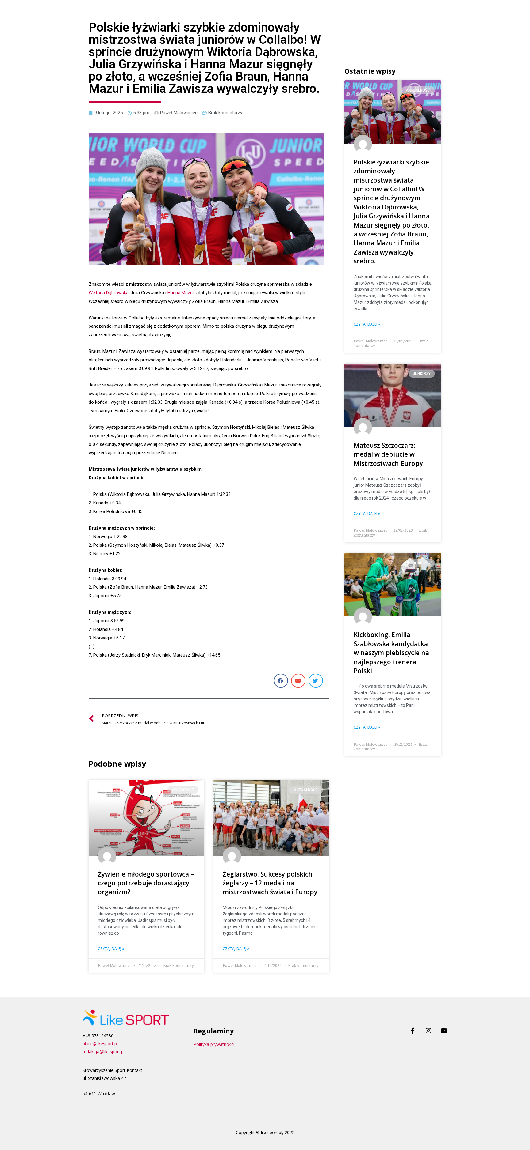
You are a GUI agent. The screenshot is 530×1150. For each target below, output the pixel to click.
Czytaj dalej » (111, 948)
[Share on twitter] (316, 681)
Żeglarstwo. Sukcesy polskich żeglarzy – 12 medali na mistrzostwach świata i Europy (270, 883)
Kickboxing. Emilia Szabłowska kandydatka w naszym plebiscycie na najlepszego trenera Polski (391, 652)
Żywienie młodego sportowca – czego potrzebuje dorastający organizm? (146, 883)
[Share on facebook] (281, 681)
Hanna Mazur (180, 293)
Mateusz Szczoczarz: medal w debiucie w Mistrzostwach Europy (388, 454)
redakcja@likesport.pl (104, 1051)
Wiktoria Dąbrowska (109, 293)
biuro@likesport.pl (100, 1043)
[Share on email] (298, 681)
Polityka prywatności (214, 1044)
